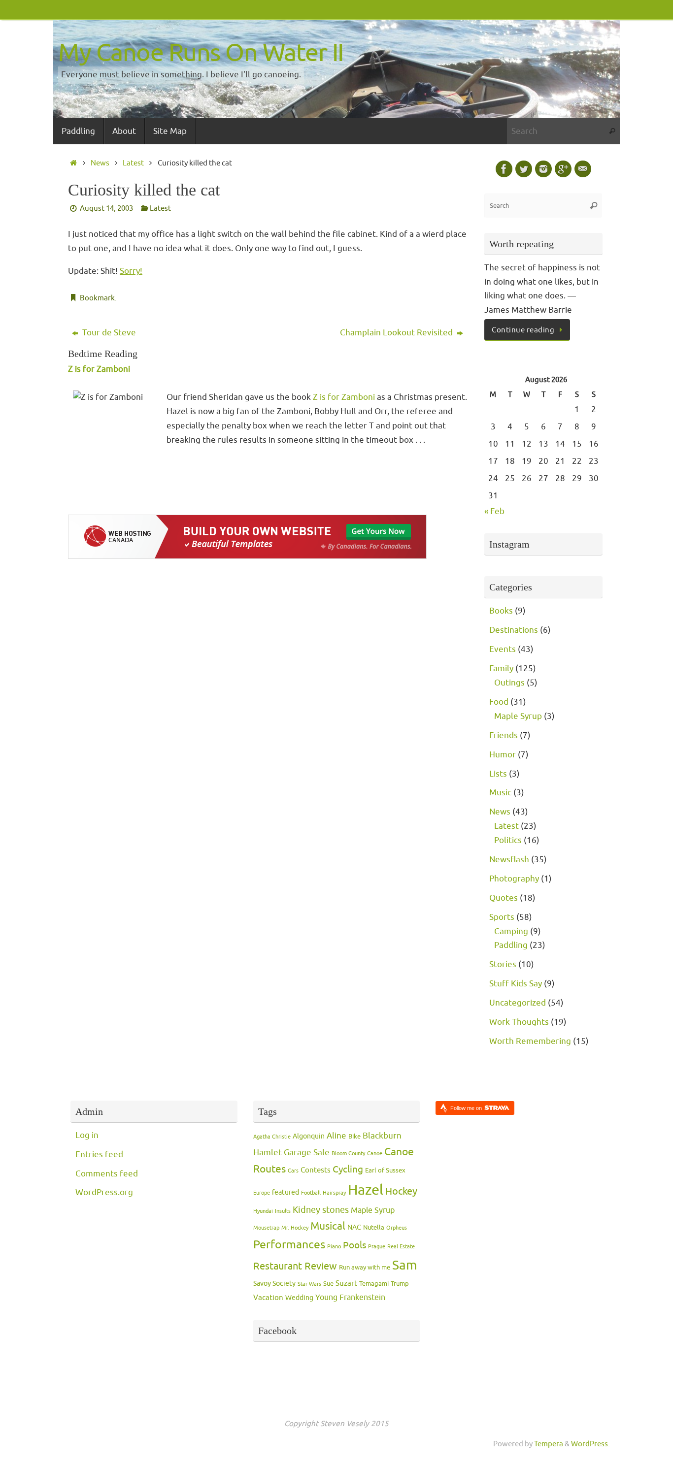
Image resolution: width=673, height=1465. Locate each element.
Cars (293, 1171)
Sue (328, 1284)
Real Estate (401, 1246)
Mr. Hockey (294, 1228)
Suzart (346, 1283)
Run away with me (364, 1267)
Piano (334, 1246)
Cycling (348, 1169)
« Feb (494, 511)
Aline (336, 1135)
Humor (502, 754)
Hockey (401, 1191)
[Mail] (582, 169)
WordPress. (590, 1444)
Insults (283, 1211)
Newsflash (509, 859)
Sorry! (131, 271)
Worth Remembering (530, 1041)
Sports (501, 917)
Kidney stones (321, 1210)
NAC (354, 1227)
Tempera (548, 1444)
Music (500, 792)
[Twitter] (523, 169)
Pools (354, 1245)
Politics (508, 840)
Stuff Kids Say (515, 983)
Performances (289, 1244)
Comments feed (106, 1174)
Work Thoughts (519, 1022)
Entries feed (99, 1154)
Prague (376, 1246)
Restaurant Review (295, 1266)
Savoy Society (274, 1283)
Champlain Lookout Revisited (397, 332)
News (100, 163)
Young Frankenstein (350, 1297)
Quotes (503, 898)
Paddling (511, 945)
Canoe (374, 1153)
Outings (509, 683)
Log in (87, 1135)
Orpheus (396, 1228)
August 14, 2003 (106, 208)
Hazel (365, 1190)
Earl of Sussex (385, 1170)
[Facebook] (504, 169)
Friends (503, 735)
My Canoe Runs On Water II (200, 52)
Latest (133, 163)
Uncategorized (517, 1003)
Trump (400, 1284)
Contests (316, 1170)
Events (502, 649)
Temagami (374, 1284)
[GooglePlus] (563, 169)
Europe (261, 1193)
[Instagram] (543, 169)
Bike (354, 1136)
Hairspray (334, 1193)
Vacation (268, 1297)
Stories (502, 964)
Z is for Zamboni (99, 369)
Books (501, 611)
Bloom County (348, 1153)
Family (501, 668)
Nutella (373, 1228)
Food (498, 702)
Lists (498, 774)
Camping (511, 931)
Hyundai (263, 1211)
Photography (514, 879)
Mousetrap (266, 1228)
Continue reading (523, 330)
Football (311, 1193)
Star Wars (309, 1284)
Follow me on (466, 1108)
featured (285, 1192)
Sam (404, 1265)
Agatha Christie (272, 1137)
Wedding (299, 1298)
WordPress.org (104, 1192)
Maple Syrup (518, 716)
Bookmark (97, 298)
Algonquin (309, 1136)
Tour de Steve (108, 332)
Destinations (513, 630)
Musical (327, 1226)
